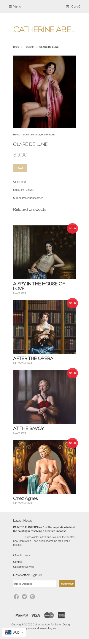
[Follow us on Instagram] (33, 598)
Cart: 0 (75, 6)
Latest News (22, 521)
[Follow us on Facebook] (17, 598)
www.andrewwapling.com (43, 628)
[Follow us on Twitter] (25, 598)
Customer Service (23, 566)
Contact (17, 561)
